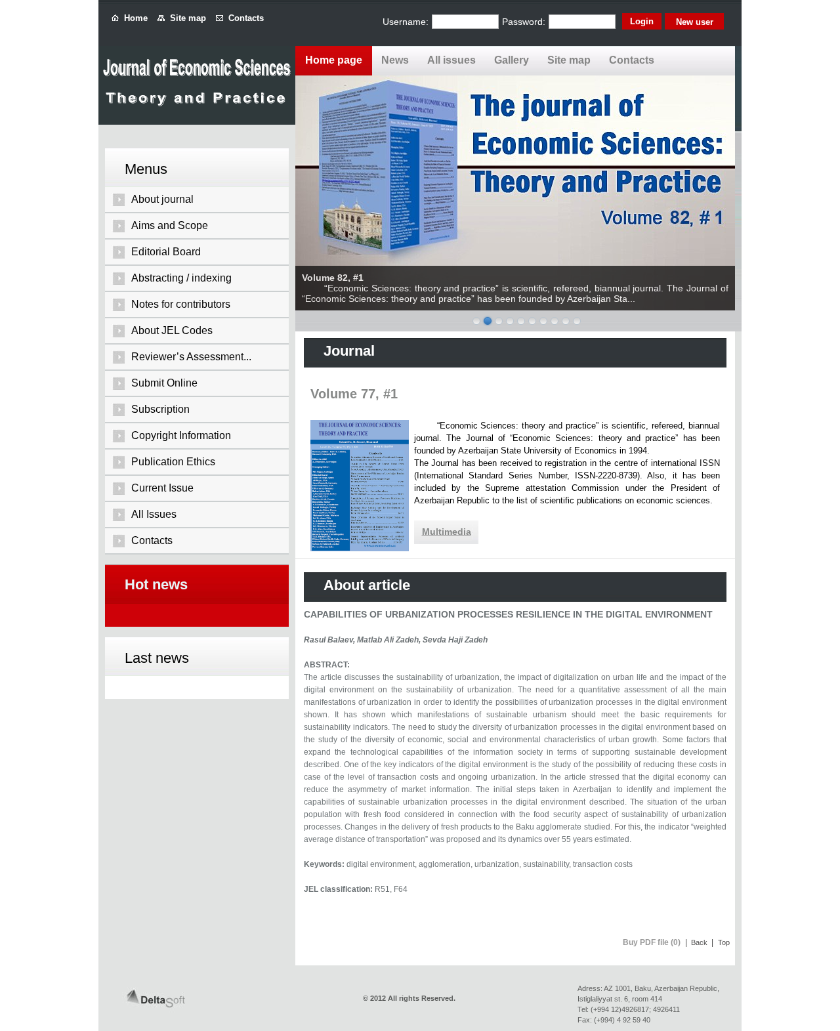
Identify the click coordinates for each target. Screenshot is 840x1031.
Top (724, 942)
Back (699, 942)
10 (577, 321)
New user (694, 22)
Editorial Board (166, 251)
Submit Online (164, 383)
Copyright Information (181, 435)
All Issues (154, 514)
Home (133, 18)
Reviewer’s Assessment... (191, 356)
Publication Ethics (173, 461)
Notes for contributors (180, 304)
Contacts (243, 18)
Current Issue (162, 488)
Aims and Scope (169, 225)
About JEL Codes (172, 330)
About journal (162, 199)
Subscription (160, 409)
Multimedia (446, 531)
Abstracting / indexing (181, 278)
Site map (185, 18)
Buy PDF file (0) (652, 942)
